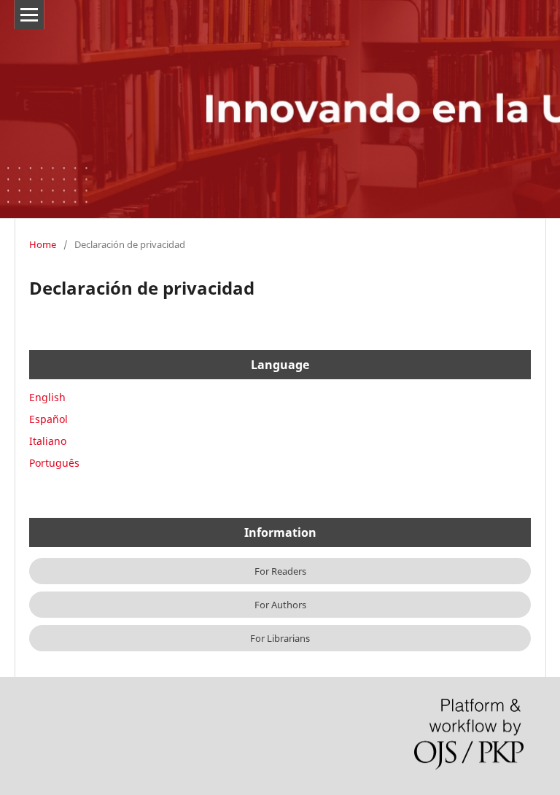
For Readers (280, 571)
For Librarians (280, 638)
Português (54, 463)
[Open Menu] (29, 14)
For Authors (280, 604)
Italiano (47, 441)
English (47, 397)
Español (48, 419)
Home (42, 244)
